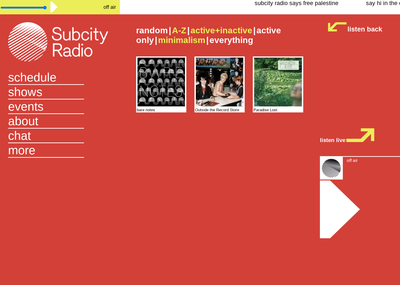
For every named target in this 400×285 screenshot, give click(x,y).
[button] (60, 150)
